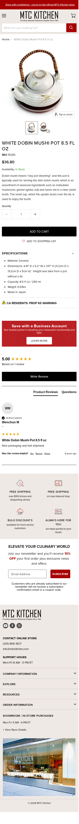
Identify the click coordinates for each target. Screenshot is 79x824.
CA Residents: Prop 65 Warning (32, 303)
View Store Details (15, 730)
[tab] (45, 393)
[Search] (71, 27)
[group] (39, 359)
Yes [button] (32, 453)
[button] (39, 241)
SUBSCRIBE (60, 574)
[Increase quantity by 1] (35, 214)
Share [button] (47, 453)
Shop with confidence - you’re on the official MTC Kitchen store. (40, 4)
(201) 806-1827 (12, 644)
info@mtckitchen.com (16, 649)
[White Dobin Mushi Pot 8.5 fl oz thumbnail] (32, 128)
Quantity (6, 206)
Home (6, 39)
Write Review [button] (39, 376)
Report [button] (39, 453)
